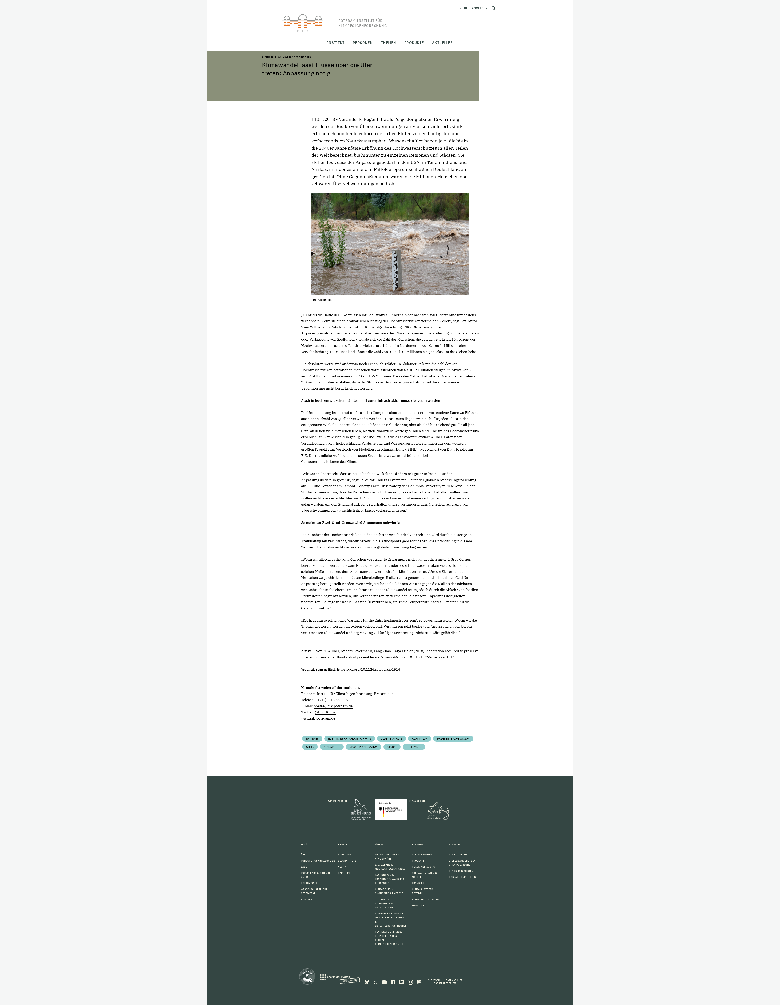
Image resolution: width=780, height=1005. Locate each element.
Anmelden (480, 8)
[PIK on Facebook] (393, 982)
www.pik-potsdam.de (318, 718)
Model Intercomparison (453, 738)
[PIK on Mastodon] (419, 982)
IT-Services (413, 747)
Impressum (435, 980)
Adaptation (419, 738)
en (460, 8)
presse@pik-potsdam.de (333, 706)
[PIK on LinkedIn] (402, 982)
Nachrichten (302, 56)
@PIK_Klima (325, 712)
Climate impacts (391, 738)
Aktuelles (284, 56)
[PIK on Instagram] (411, 982)
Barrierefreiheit (445, 983)
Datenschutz (454, 980)
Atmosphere (332, 747)
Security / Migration (364, 747)
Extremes (312, 738)
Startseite (269, 56)
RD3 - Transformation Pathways (349, 738)
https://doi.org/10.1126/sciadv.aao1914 (368, 669)
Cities (310, 747)
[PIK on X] (375, 982)
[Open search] (494, 8)
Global (392, 747)
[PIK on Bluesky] (367, 982)
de (466, 8)
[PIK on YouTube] (385, 982)
